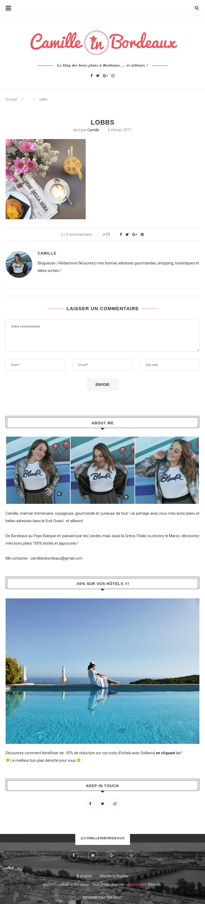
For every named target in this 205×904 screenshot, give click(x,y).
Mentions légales (114, 876)
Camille (93, 130)
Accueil (11, 99)
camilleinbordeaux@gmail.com (56, 558)
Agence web (137, 884)
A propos (84, 876)
